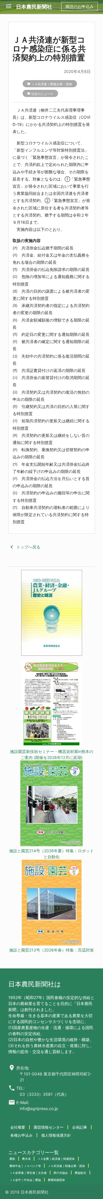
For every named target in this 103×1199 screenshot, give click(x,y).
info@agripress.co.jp (39, 1108)
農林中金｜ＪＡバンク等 (25, 1166)
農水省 (26, 1158)
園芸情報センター (49, 1127)
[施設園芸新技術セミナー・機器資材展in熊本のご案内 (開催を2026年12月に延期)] (51, 704)
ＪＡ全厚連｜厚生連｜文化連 (28, 1172)
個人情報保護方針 (56, 1135)
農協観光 (80, 1172)
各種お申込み (21, 1135)
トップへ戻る (24, 546)
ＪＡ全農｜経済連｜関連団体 (56, 1158)
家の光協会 (61, 1172)
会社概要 (17, 1127)
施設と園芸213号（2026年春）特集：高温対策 (51, 950)
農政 (12, 1158)
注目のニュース (42, 94)
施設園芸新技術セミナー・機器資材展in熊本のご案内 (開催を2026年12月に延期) (51, 754)
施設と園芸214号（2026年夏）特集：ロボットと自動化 (51, 853)
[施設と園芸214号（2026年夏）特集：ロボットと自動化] (51, 804)
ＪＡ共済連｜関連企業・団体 (51, 84)
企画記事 (79, 1127)
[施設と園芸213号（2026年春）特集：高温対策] (51, 903)
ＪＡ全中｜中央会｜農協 (25, 1180)
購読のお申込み (80, 6)
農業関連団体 (56, 1180)
